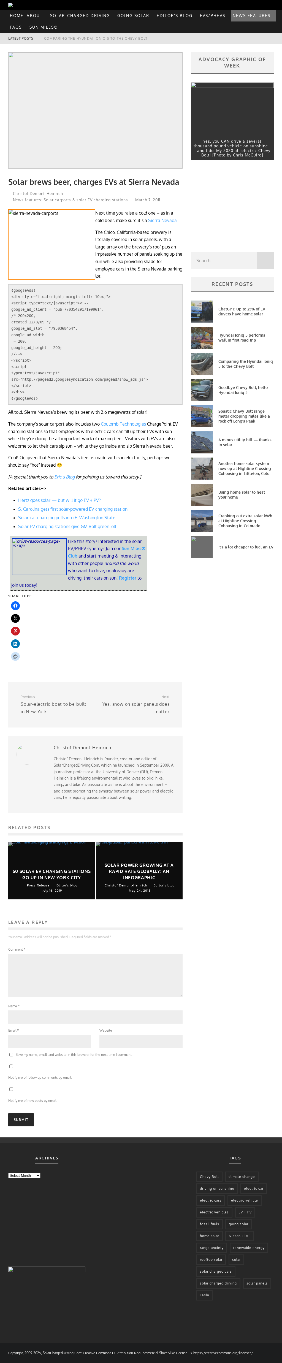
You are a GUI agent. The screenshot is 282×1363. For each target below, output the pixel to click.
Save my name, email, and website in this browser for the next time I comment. (74, 1055)
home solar (209, 1236)
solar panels (257, 1283)
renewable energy (249, 1248)
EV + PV (245, 1212)
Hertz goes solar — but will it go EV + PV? (59, 500)
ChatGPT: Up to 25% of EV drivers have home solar (241, 311)
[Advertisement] (232, 207)
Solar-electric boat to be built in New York (53, 704)
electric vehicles (214, 1212)
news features (251, 15)
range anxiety (212, 1248)
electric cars (210, 1200)
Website (105, 1030)
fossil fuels (209, 1224)
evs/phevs (212, 15)
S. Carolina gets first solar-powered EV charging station (73, 509)
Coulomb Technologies (123, 424)
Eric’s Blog (64, 477)
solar (236, 1259)
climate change (242, 1177)
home (16, 15)
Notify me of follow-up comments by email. (40, 1077)
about (35, 15)
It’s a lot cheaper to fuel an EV (245, 547)
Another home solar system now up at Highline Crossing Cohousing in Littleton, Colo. (244, 468)
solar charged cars (216, 1271)
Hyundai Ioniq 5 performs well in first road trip (241, 337)
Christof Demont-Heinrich (37, 193)
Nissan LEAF (239, 1236)
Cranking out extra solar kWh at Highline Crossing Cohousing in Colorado (245, 520)
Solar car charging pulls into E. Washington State (66, 517)
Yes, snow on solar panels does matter (135, 704)
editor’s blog (174, 15)
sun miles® (43, 27)
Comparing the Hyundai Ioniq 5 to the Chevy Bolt (245, 364)
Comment (16, 949)
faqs (16, 27)
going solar (133, 15)
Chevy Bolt (209, 1177)
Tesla (204, 1295)
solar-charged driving (80, 15)
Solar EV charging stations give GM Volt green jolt (67, 526)
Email (13, 1030)
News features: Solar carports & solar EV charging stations (70, 200)
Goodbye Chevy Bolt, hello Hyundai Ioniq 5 (89, 38)
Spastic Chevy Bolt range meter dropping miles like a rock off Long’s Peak (244, 416)
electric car (254, 1188)
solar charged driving (218, 1283)
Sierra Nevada (162, 220)
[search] (265, 260)
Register (128, 578)
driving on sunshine (217, 1188)
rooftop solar (211, 1259)
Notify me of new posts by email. (32, 1101)
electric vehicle (244, 1200)
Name (14, 1006)
